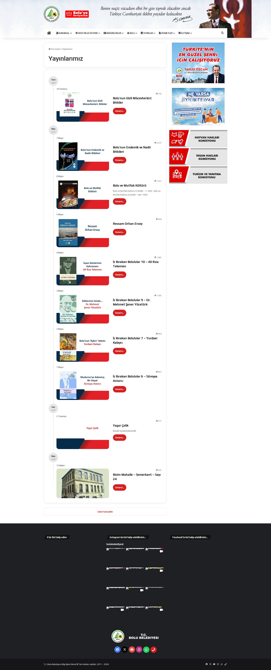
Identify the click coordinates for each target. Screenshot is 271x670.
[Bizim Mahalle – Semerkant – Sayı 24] (82, 483)
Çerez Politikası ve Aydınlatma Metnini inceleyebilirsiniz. (143, 665)
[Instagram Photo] (115, 557)
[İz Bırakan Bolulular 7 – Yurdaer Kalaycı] (82, 347)
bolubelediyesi (114, 544)
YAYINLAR (148, 33)
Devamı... (119, 111)
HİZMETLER (167, 33)
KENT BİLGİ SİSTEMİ (88, 33)
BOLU (132, 33)
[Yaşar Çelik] (82, 434)
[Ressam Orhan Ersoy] (82, 232)
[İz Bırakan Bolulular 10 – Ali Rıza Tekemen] (82, 270)
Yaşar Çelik (120, 425)
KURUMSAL (63, 33)
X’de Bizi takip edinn (57, 537)
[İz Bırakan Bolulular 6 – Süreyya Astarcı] (82, 385)
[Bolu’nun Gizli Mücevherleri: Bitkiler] (82, 107)
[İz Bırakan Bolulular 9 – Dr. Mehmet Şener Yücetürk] (82, 309)
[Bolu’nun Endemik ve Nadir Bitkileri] (82, 156)
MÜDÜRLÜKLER (113, 33)
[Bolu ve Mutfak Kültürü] (82, 194)
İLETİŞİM (185, 33)
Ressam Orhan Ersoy (127, 223)
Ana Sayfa (55, 49)
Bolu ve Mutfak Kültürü (129, 185)
